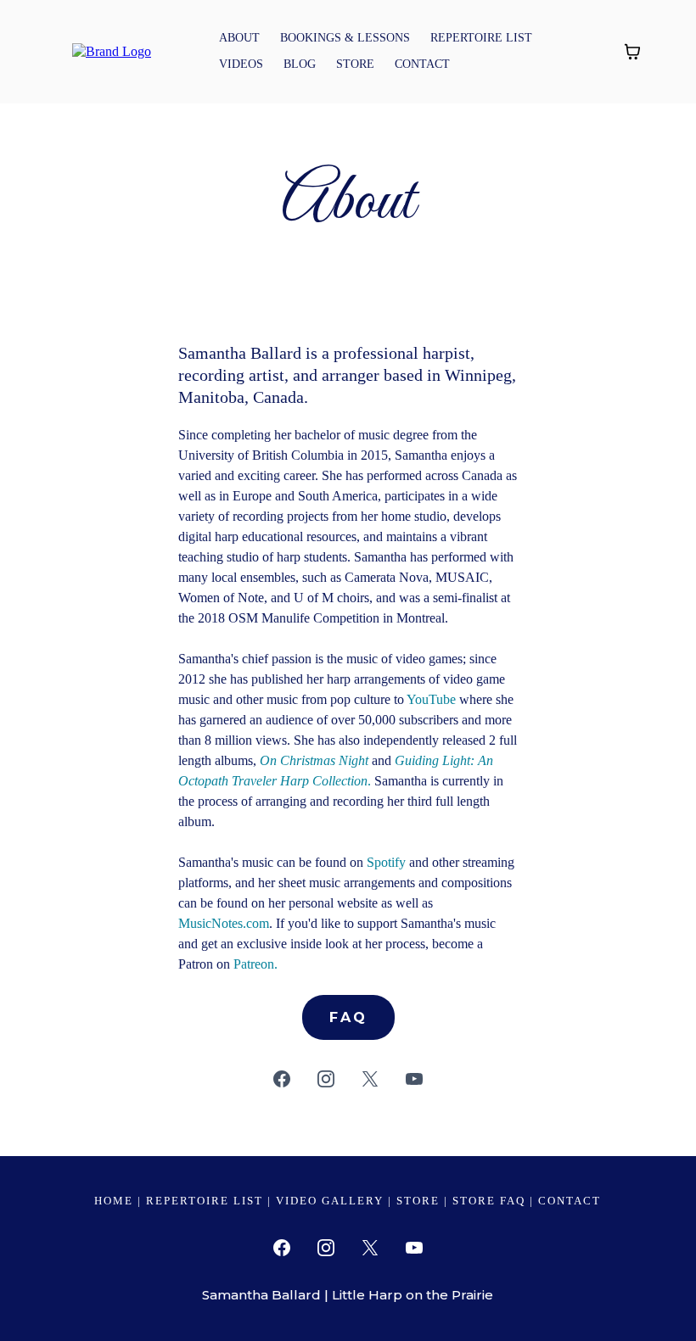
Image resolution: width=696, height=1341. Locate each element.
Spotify (386, 862)
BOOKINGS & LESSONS (345, 37)
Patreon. (255, 964)
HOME (113, 1200)
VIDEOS (241, 64)
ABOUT (239, 37)
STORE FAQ (488, 1200)
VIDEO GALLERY (330, 1200)
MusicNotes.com (223, 923)
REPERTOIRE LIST (481, 37)
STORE (355, 64)
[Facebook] (282, 1079)
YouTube (431, 699)
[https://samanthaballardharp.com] (111, 50)
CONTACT (422, 64)
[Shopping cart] (632, 51)
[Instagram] (326, 1079)
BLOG (299, 64)
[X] (370, 1079)
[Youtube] (414, 1079)
